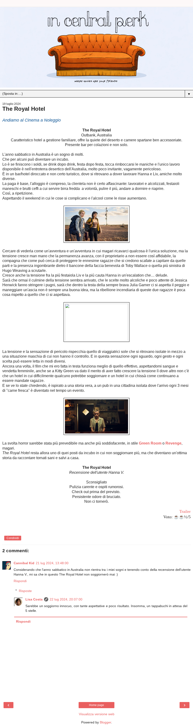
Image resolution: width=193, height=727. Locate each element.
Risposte (25, 591)
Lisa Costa (34, 599)
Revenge (173, 443)
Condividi (13, 538)
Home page (96, 705)
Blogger (105, 722)
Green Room (150, 443)
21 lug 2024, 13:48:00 (52, 563)
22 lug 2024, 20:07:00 (66, 599)
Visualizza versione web (96, 714)
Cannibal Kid (24, 563)
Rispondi (20, 581)
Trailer (185, 511)
